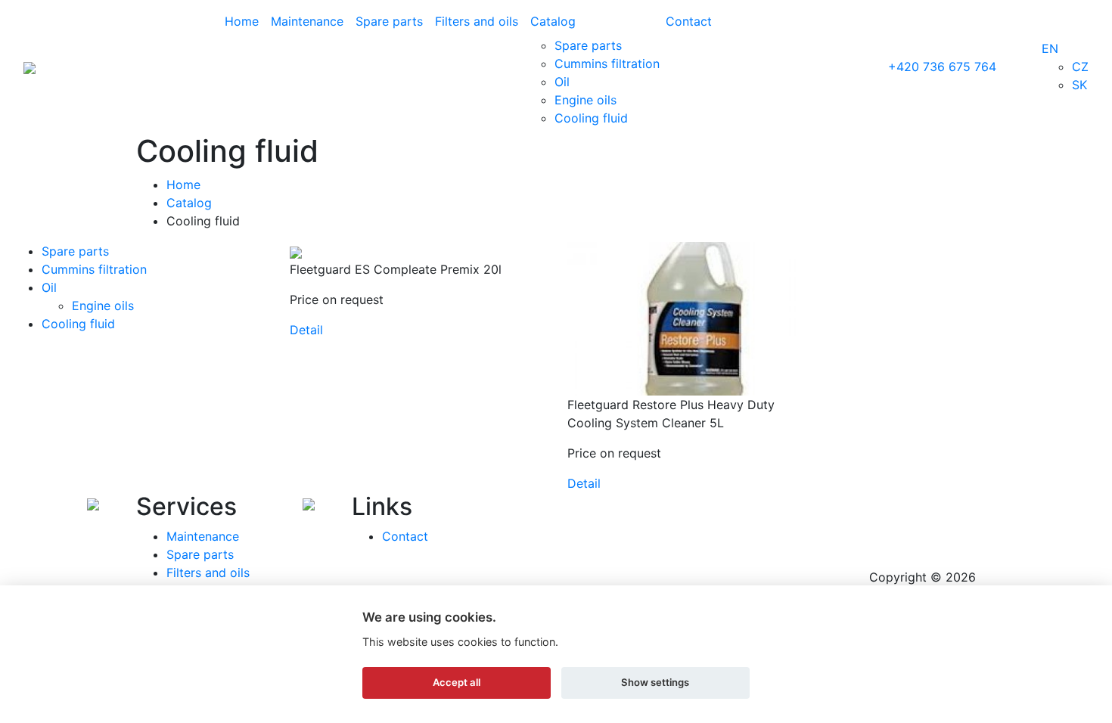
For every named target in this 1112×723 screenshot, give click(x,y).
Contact (689, 21)
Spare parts (389, 21)
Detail (306, 329)
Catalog (553, 21)
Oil (562, 81)
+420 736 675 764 (942, 66)
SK (1079, 84)
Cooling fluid (591, 118)
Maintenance (307, 21)
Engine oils (585, 99)
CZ (1080, 66)
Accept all (456, 682)
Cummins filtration (607, 63)
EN (1050, 48)
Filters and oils (476, 21)
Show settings (655, 682)
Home (242, 21)
